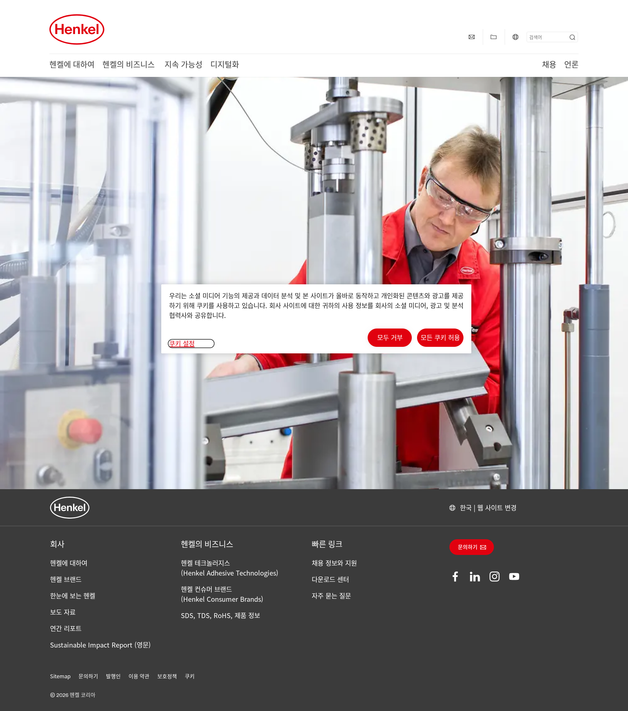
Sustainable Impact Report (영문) (100, 644)
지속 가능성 (183, 65)
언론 (571, 65)
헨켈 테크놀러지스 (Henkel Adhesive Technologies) (229, 568)
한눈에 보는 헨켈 (72, 595)
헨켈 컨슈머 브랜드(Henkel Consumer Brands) (222, 594)
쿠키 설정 (182, 343)
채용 (549, 65)
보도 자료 (63, 612)
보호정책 (167, 676)
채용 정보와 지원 (334, 563)
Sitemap (60, 676)
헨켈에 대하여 (72, 65)
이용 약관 (139, 676)
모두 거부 (390, 337)
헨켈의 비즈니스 (129, 65)
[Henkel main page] (76, 29)
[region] (316, 318)
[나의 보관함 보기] (493, 37)
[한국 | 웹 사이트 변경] (515, 37)
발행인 (113, 676)
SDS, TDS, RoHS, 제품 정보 (220, 615)
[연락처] (472, 37)
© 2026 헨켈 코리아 (73, 695)
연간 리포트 (65, 628)
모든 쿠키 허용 (440, 337)
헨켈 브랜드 (65, 579)
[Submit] (572, 37)
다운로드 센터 (330, 579)
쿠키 (190, 676)
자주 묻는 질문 (331, 595)
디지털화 (224, 65)
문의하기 (468, 547)
